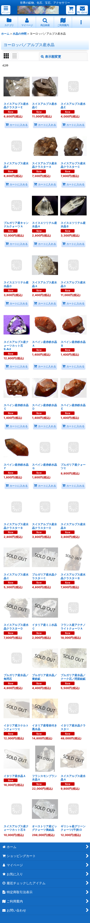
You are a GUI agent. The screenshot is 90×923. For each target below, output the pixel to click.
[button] (5, 9)
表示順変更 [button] (53, 56)
